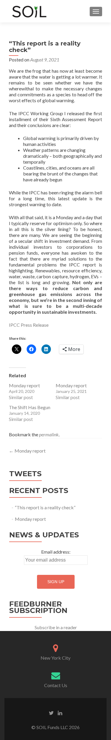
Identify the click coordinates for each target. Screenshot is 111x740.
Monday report (24, 385)
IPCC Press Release (29, 325)
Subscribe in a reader (56, 627)
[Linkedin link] (60, 712)
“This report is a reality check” (45, 507)
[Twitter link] (51, 712)
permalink (49, 434)
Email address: (55, 551)
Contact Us (55, 685)
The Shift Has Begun (29, 407)
